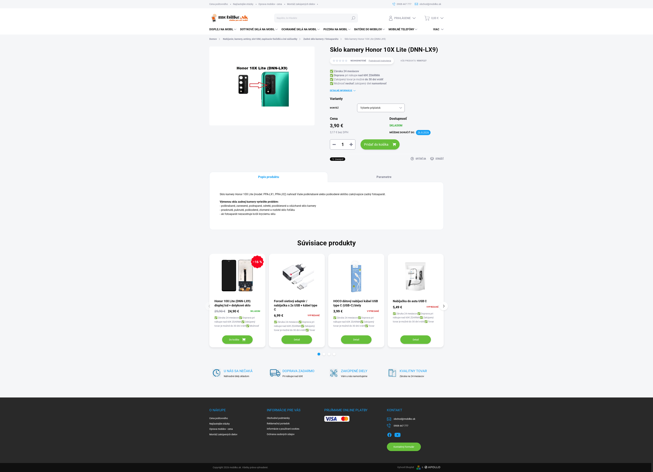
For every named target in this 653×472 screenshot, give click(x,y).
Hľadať (353, 18)
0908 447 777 (401, 425)
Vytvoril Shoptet (405, 467)
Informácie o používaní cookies (283, 428)
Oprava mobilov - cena (270, 4)
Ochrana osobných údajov (281, 434)
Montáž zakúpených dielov (301, 4)
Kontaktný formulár (404, 446)
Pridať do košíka (376, 144)
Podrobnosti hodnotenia (380, 61)
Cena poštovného (218, 4)
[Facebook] (389, 434)
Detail (297, 339)
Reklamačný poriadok (278, 423)
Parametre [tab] (383, 177)
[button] (318, 354)
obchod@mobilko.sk (404, 419)
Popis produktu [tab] (268, 177)
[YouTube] (397, 434)
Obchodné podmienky (278, 418)
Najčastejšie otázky (243, 4)
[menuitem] (223, 29)
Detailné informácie (341, 90)
